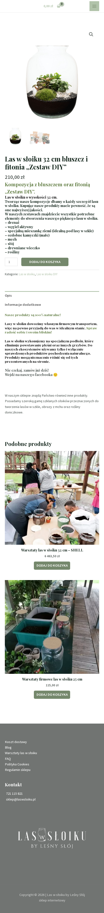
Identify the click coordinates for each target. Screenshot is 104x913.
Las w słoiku (27, 274)
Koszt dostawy (16, 742)
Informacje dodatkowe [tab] (23, 304)
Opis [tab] (8, 295)
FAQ (8, 759)
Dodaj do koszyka (44, 262)
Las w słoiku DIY (47, 274)
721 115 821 (14, 793)
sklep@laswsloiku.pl (21, 799)
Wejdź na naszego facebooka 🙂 (31, 374)
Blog (8, 747)
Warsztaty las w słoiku (21, 753)
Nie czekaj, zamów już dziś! (27, 370)
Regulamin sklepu (17, 770)
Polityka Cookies (17, 764)
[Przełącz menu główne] (94, 6)
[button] (91, 34)
